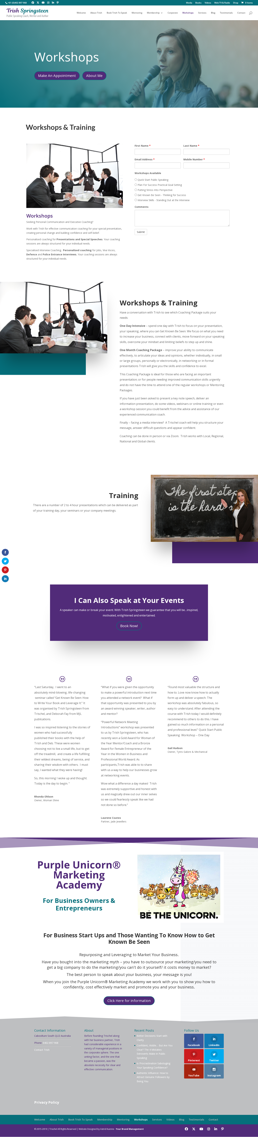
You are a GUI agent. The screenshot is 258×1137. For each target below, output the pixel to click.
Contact (241, 13)
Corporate (173, 13)
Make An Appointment (57, 75)
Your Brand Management (130, 1129)
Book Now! (129, 625)
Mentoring (137, 13)
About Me (94, 75)
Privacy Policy (46, 1102)
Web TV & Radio (222, 3)
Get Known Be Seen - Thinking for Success (161, 195)
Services (202, 13)
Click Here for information (129, 1000)
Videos (208, 3)
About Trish (96, 13)
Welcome (81, 13)
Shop (235, 3)
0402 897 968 (50, 1042)
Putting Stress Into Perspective (155, 190)
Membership (153, 13)
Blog (213, 13)
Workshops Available (148, 173)
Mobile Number (194, 159)
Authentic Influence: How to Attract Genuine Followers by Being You (153, 1077)
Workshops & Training (60, 127)
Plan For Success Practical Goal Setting (159, 185)
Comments (141, 206)
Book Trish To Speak (117, 13)
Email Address (145, 159)
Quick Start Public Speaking (152, 179)
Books (198, 3)
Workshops (188, 13)
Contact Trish (41, 1049)
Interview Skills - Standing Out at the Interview (163, 200)
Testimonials (226, 13)
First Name (143, 145)
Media (189, 3)
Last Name (191, 145)
